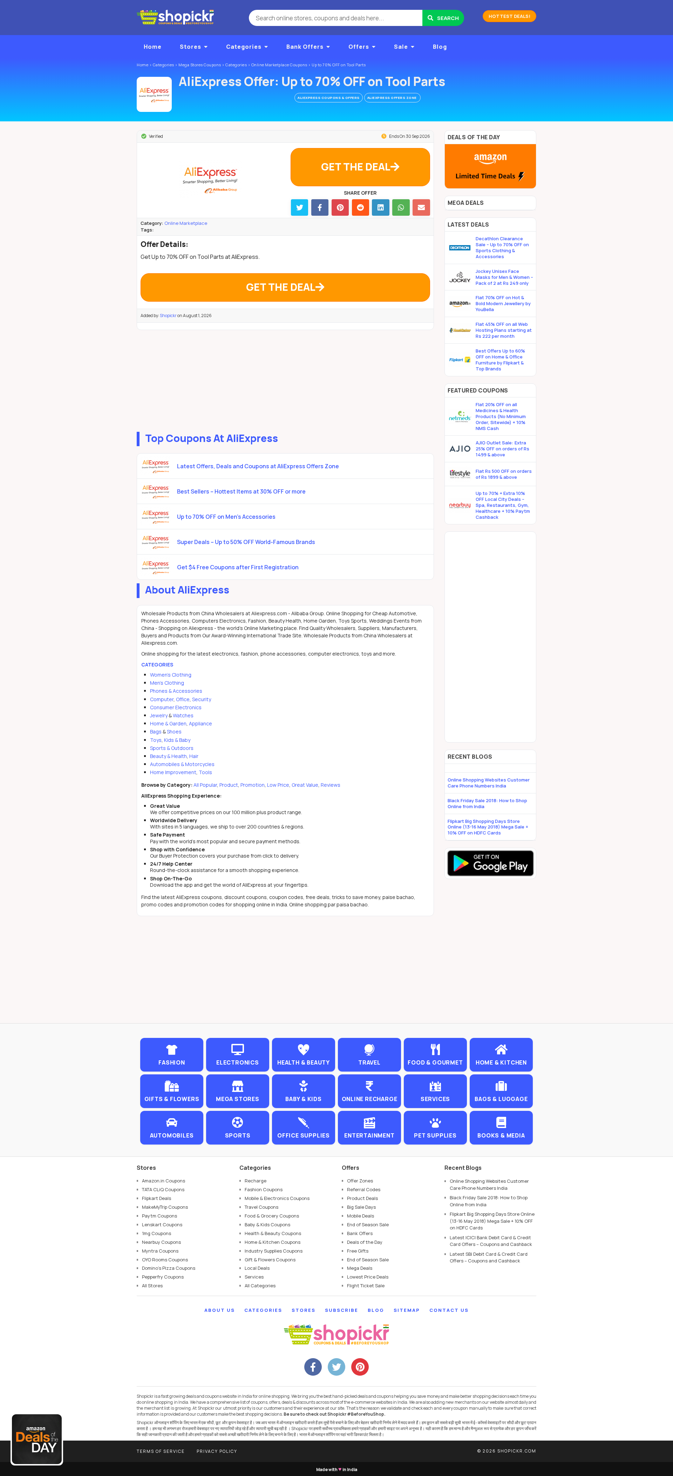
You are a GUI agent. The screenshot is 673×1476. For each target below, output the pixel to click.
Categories (243, 47)
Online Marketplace (185, 223)
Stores (190, 47)
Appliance (200, 723)
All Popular (205, 784)
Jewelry (159, 715)
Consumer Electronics (176, 707)
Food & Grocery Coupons (272, 1216)
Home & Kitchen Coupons (272, 1242)
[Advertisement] (285, 379)
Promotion (252, 784)
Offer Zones (360, 1181)
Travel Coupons (261, 1207)
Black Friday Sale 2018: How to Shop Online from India (487, 803)
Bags (156, 731)
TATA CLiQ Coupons (163, 1189)
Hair (193, 756)
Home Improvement (173, 772)
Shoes (174, 731)
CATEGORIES (157, 664)
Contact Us (449, 1310)
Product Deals (362, 1198)
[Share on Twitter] (299, 207)
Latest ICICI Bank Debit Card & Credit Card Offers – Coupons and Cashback (491, 1241)
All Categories (260, 1285)
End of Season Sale (368, 1224)
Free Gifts (357, 1251)
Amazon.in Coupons (163, 1181)
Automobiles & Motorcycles (182, 764)
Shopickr (168, 315)
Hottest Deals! (509, 16)
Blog (440, 47)
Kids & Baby (177, 740)
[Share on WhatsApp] (400, 207)
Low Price (278, 784)
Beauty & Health (168, 756)
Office (183, 699)
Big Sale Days (361, 1207)
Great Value (305, 784)
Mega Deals (359, 1268)
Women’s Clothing (170, 674)
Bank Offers (305, 47)
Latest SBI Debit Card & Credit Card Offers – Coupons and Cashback (489, 1257)
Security (201, 699)
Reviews (330, 784)
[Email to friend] (421, 207)
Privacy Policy (217, 1451)
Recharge (255, 1181)
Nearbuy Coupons (161, 1242)
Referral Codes (363, 1189)
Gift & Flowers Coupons (270, 1259)
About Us (219, 1310)
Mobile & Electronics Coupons (277, 1198)
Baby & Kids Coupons (267, 1224)
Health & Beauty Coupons (273, 1233)
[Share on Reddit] (360, 207)
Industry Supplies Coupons (273, 1251)
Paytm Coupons (159, 1216)
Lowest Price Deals (367, 1277)
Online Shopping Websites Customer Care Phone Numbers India (489, 783)
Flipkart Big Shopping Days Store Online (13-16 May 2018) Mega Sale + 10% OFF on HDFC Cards (488, 827)
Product (228, 784)
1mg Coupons (156, 1233)
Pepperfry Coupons (163, 1277)
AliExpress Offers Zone (392, 97)
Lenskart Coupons (162, 1224)
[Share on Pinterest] (340, 207)
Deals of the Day (364, 1242)
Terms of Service (161, 1451)
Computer (162, 699)
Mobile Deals (360, 1216)
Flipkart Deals (156, 1198)
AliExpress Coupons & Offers (329, 97)
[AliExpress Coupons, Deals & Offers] (154, 94)
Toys (156, 740)
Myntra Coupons (160, 1251)
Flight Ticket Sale (366, 1285)
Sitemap (407, 1310)
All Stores (152, 1285)
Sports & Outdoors (171, 748)
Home (153, 47)
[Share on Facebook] (319, 207)
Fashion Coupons (264, 1189)
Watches (183, 715)
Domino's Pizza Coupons (168, 1268)
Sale (401, 47)
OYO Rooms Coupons (165, 1259)
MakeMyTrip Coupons (165, 1207)
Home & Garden (168, 723)
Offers (358, 47)
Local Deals (257, 1268)
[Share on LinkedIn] (380, 207)
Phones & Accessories (176, 690)
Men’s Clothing (167, 682)
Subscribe (341, 1310)
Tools (205, 772)
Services (254, 1277)
